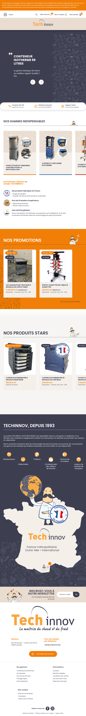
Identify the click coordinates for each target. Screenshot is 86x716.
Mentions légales (59, 673)
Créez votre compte (25, 699)
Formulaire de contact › (45, 654)
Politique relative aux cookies (44, 713)
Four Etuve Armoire (24, 676)
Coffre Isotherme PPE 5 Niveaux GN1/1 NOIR (17, 379)
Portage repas (22, 679)
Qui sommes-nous (60, 679)
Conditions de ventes (60, 676)
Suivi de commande (25, 693)
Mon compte (23, 690)
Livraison (56, 671)
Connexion (22, 696)
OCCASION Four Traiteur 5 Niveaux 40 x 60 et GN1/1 (18, 286)
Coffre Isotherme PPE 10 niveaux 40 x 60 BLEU (53, 379)
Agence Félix (59, 713)
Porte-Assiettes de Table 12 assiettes (55, 286)
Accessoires (21, 673)
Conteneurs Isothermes (25, 671)
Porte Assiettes (22, 681)
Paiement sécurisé (59, 681)
